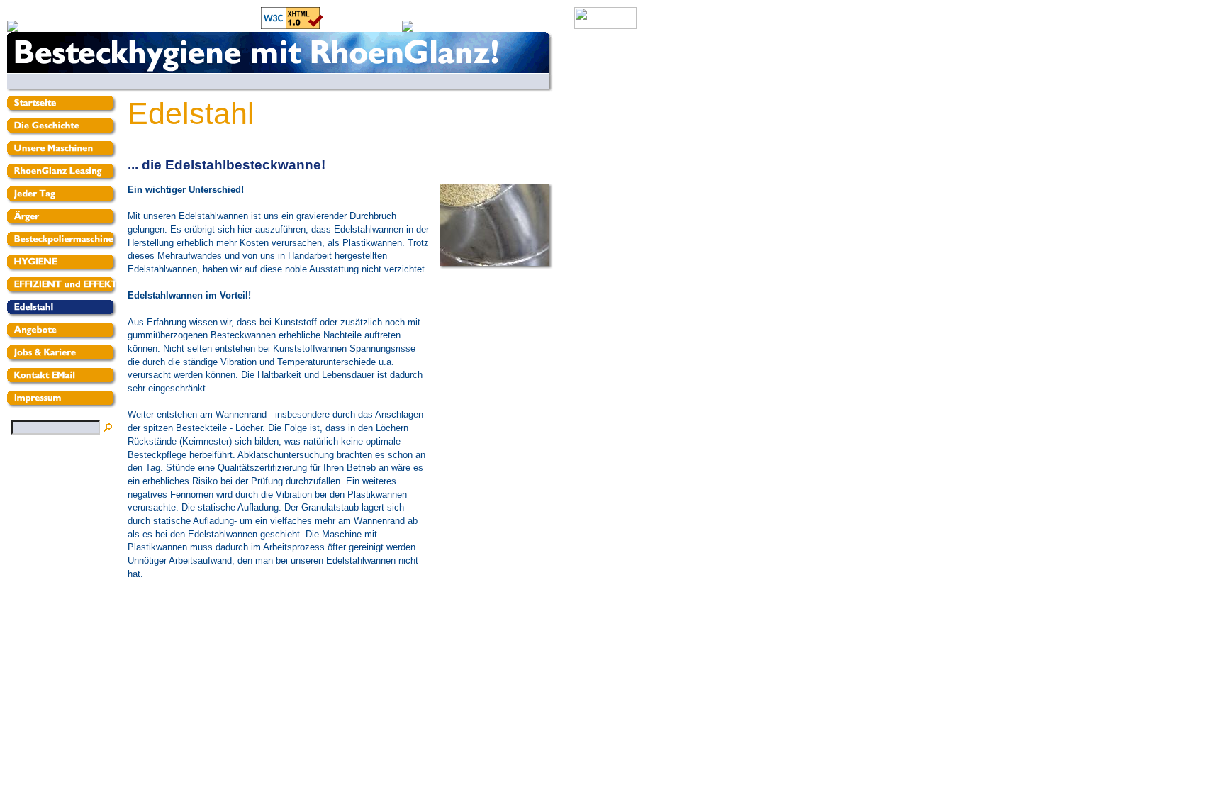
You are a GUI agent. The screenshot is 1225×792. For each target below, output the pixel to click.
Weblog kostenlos (362, 26)
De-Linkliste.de (227, 26)
